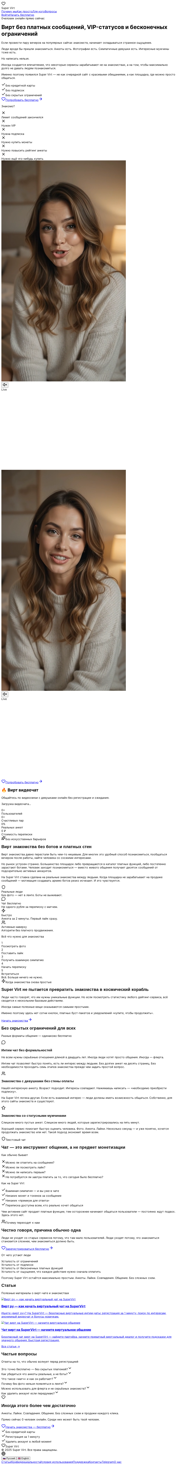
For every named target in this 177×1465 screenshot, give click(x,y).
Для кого (38, 11)
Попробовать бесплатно (22, 100)
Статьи (6, 1462)
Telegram (108, 1462)
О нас (118, 1462)
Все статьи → (10, 1346)
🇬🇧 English (23, 1458)
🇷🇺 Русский (9, 1458)
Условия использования (56, 1462)
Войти (5, 15)
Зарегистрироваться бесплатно (27, 1249)
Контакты (95, 1462)
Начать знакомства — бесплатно (28, 1427)
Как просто (24, 11)
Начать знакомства (14, 1020)
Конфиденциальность (25, 1462)
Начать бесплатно (22, 15)
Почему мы (9, 11)
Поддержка (81, 1462)
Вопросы (51, 11)
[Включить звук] (4, 385)
